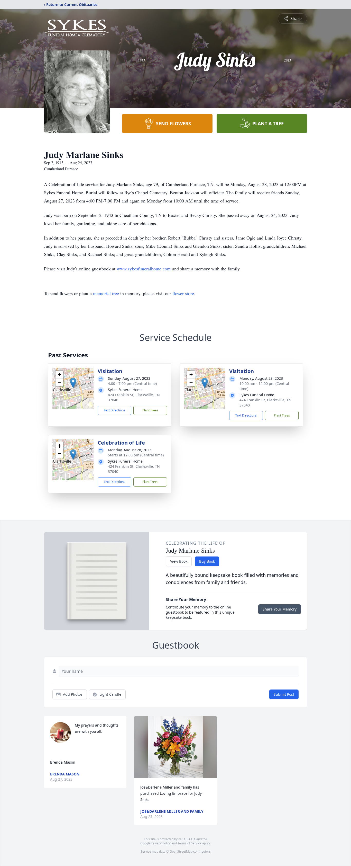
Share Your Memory (280, 609)
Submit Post (284, 694)
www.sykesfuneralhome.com (144, 269)
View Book (178, 561)
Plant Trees (150, 410)
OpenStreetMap (181, 851)
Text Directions (114, 410)
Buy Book (207, 561)
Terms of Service (189, 843)
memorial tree (106, 293)
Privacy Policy (161, 843)
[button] (73, 383)
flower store (183, 293)
